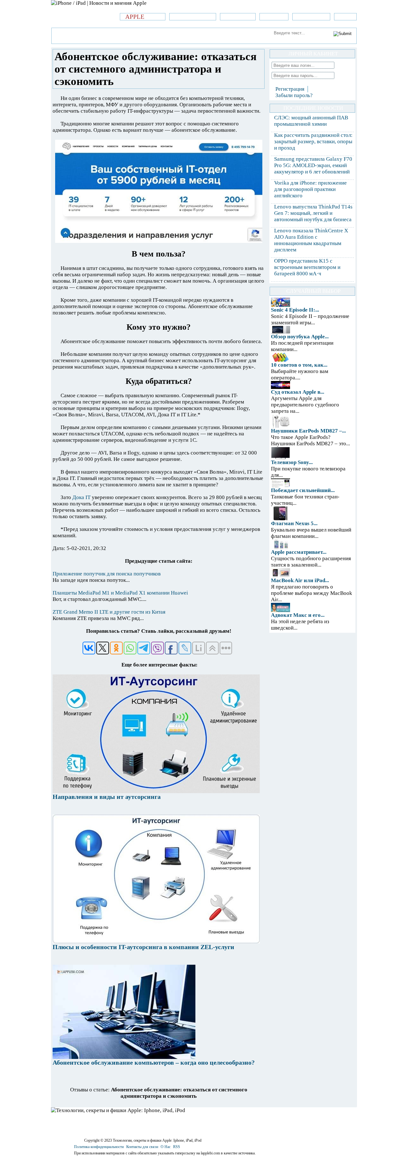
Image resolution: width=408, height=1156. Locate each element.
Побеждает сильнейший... (303, 490)
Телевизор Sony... (292, 462)
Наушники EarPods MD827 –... (308, 431)
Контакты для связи (142, 1147)
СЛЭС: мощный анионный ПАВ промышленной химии (311, 121)
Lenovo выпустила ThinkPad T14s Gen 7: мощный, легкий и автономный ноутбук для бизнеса (313, 213)
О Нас (166, 1147)
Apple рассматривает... (298, 552)
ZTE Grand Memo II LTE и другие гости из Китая (109, 612)
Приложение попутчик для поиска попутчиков (107, 574)
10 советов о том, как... (299, 365)
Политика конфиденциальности (99, 1147)
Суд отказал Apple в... (297, 392)
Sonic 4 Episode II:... (295, 310)
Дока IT (81, 497)
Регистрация (289, 89)
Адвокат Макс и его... (297, 615)
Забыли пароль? (294, 95)
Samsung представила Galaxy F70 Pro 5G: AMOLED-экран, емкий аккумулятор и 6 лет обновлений (313, 165)
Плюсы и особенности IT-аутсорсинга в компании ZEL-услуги (143, 946)
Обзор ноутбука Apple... (300, 337)
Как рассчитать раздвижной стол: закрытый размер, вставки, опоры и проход (313, 141)
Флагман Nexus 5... (294, 523)
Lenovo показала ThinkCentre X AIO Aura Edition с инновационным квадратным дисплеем (311, 240)
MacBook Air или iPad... (300, 580)
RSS (176, 1147)
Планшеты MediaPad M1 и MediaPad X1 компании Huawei (120, 593)
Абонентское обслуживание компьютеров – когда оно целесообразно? (154, 1062)
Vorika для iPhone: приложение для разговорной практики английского (310, 189)
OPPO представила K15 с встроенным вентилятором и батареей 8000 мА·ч (307, 267)
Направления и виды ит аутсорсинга (107, 796)
